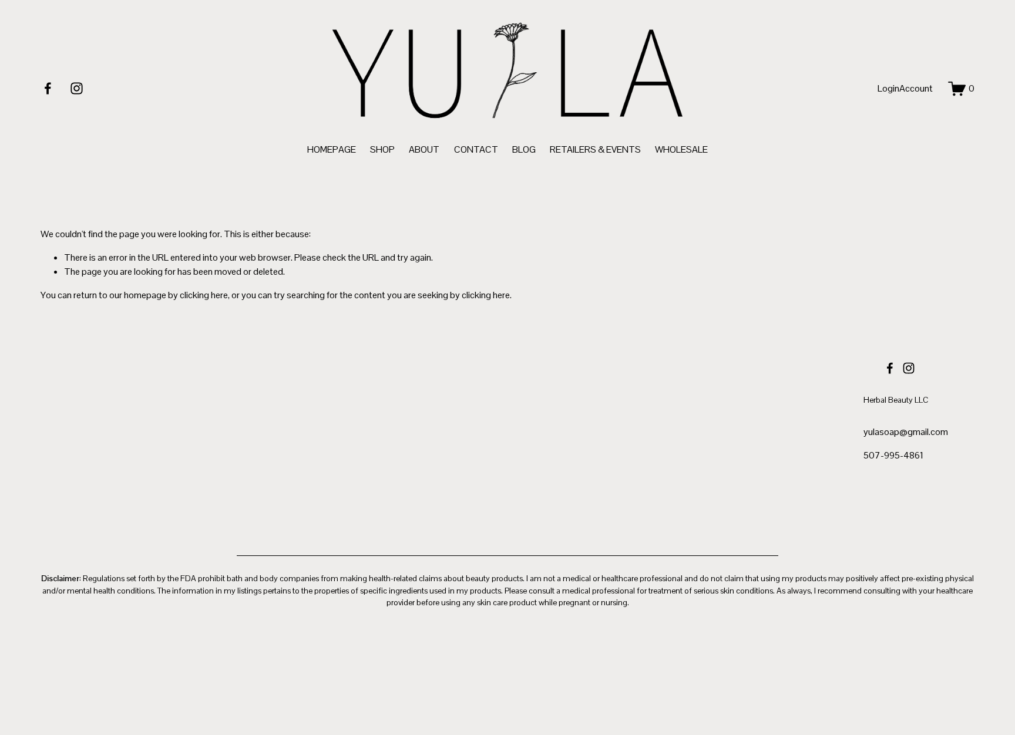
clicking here (204, 295)
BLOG (524, 149)
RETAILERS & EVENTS (595, 149)
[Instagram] (76, 88)
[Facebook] (48, 88)
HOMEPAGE (331, 149)
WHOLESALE (681, 149)
